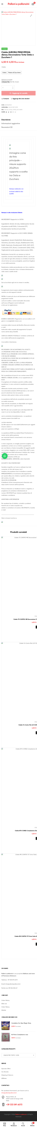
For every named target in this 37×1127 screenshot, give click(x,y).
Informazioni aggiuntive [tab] (10, 123)
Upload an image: (6, 79)
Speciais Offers (6, 1068)
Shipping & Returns (7, 1075)
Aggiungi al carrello (20, 93)
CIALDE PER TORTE (13, 107)
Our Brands (4, 1072)
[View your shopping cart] (33, 4)
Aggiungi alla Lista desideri (21, 98)
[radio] (4, 72)
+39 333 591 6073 (12, 980)
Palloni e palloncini (18, 3)
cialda (6, 109)
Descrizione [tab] (5, 120)
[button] (31, 15)
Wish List (4, 1003)
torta (14, 109)
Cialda (4, 67)
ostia (10, 109)
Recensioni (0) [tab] (6, 127)
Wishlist (3, 1010)
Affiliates (4, 1078)
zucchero (19, 109)
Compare (6, 98)
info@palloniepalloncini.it (12, 984)
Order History (5, 1000)
